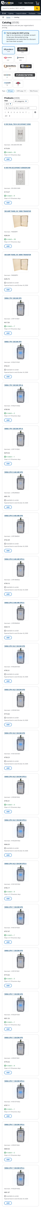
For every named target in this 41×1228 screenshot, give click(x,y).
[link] (16, 17)
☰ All (4, 13)
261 (6, 116)
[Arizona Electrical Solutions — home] (7, 3)
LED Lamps (21, 91)
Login (20, 3)
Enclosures (32, 13)
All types (10, 91)
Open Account (28, 3)
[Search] (37, 8)
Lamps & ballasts (21, 13)
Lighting (10, 13)
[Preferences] (35, 112)
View (6, 101)
